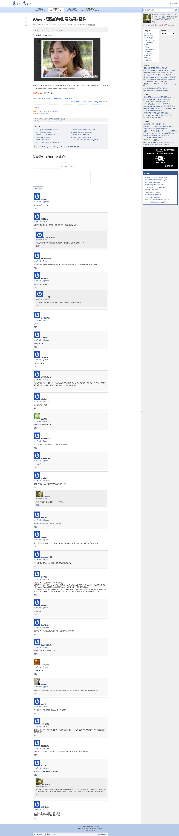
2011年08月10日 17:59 (41, 421)
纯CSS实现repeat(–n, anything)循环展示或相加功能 (159, 79)
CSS (51, 11)
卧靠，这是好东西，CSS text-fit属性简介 (156, 68)
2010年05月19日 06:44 (41, 748)
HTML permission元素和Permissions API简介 (157, 115)
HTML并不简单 (85, 11)
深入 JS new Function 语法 (152, 117)
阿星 (42, 684)
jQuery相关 (69, 24)
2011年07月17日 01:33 (41, 481)
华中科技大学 (167, 15)
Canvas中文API (95, 11)
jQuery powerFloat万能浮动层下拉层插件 (156, 99)
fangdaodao (45, 557)
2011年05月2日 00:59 (41, 560)
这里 (46, 114)
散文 (71, 11)
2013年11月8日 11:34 (41, 261)
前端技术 (56, 9)
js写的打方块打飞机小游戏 (43, 140)
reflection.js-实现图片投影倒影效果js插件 (86, 101)
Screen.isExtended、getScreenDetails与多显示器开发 (160, 77)
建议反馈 (42, 11)
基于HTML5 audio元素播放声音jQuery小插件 (85, 140)
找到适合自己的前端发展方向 (81, 135)
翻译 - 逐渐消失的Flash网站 (43, 132)
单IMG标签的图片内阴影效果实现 (154, 124)
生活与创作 (72, 9)
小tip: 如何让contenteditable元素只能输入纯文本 (158, 97)
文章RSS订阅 (51, 834)
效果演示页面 (38, 93)
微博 (152, 25)
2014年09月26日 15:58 (41, 202)
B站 (169, 25)
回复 (35, 208)
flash (45, 147)
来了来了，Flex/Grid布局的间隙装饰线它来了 (157, 75)
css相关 (41, 147)
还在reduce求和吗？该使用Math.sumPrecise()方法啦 (159, 70)
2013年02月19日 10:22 (41, 340)
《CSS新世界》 (156, 20)
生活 (68, 11)
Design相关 (147, 35)
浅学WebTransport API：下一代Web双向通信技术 (159, 133)
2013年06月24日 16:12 (41, 281)
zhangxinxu (38, 29)
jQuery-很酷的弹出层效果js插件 (153, 110)
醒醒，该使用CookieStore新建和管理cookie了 (157, 142)
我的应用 (38, 834)
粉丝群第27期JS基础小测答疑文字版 (82, 132)
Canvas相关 (149, 40)
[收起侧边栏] (141, 411)
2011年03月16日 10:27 (41, 579)
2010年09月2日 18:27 (41, 667)
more (157, 14)
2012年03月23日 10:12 (41, 401)
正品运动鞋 (44, 645)
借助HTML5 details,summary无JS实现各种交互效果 (159, 108)
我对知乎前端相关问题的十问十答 (82, 137)
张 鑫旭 (45, 497)
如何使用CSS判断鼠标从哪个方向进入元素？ (157, 135)
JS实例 (147, 53)
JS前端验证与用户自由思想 (43, 137)
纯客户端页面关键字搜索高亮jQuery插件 (84, 130)
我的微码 (36, 11)
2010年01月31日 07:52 (42, 786)
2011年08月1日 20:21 (41, 441)
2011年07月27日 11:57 (41, 461)
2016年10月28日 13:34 (42, 240)
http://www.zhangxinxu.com (51, 29)
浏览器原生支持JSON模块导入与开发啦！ (156, 90)
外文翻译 (147, 60)
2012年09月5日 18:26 (41, 380)
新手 (42, 577)
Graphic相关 (148, 38)
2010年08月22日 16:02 (41, 707)
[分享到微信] (26, 25)
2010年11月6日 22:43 (41, 647)
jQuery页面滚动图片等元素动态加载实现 (156, 101)
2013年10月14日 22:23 (42, 299)
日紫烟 (75, 11)
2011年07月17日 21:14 (42, 499)
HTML (61, 11)
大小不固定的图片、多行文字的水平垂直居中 (55, 98)
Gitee (172, 25)
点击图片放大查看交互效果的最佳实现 (155, 128)
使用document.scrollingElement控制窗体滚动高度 (159, 106)
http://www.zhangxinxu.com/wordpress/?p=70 (51, 31)
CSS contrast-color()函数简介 (152, 137)
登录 (92, 834)
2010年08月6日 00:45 (41, 726)
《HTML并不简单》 (166, 20)
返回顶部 (103, 834)
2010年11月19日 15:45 (41, 628)
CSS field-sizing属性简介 (151, 140)
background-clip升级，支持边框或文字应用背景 (158, 72)
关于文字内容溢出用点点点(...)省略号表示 (47, 142)
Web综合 (147, 58)
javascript (50, 147)
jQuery (56, 147)
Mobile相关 (147, 55)
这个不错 (44, 318)
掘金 (156, 25)
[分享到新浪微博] (26, 21)
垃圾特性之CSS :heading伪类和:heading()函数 (158, 126)
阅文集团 (161, 16)
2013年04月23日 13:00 (41, 320)
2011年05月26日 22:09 (41, 540)
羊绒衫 (43, 807)
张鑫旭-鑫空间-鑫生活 (58, 119)
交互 (64, 147)
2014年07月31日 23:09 (41, 222)
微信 (149, 25)
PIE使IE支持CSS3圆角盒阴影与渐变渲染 (156, 113)
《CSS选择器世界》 (171, 18)
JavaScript (55, 11)
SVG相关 (148, 42)
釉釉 (42, 399)
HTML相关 (147, 44)
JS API (147, 51)
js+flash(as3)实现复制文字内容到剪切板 (47, 130)
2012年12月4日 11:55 (41, 360)
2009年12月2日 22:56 (41, 809)
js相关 (60, 147)
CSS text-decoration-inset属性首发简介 (155, 144)
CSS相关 (147, 33)
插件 (78, 147)
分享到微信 (55, 111)
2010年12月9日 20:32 (41, 608)
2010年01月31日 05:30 (41, 768)
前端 (67, 147)
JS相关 (146, 47)
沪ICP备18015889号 (89, 830)
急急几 (43, 625)
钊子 (42, 537)
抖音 (164, 25)
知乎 (160, 25)
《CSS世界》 (162, 18)
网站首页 (40, 9)
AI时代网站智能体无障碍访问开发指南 (155, 88)
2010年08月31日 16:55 (41, 687)
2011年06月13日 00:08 (41, 520)
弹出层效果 (73, 147)
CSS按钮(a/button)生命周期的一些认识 (46, 135)
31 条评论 (91, 24)
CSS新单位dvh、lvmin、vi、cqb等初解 (155, 81)
